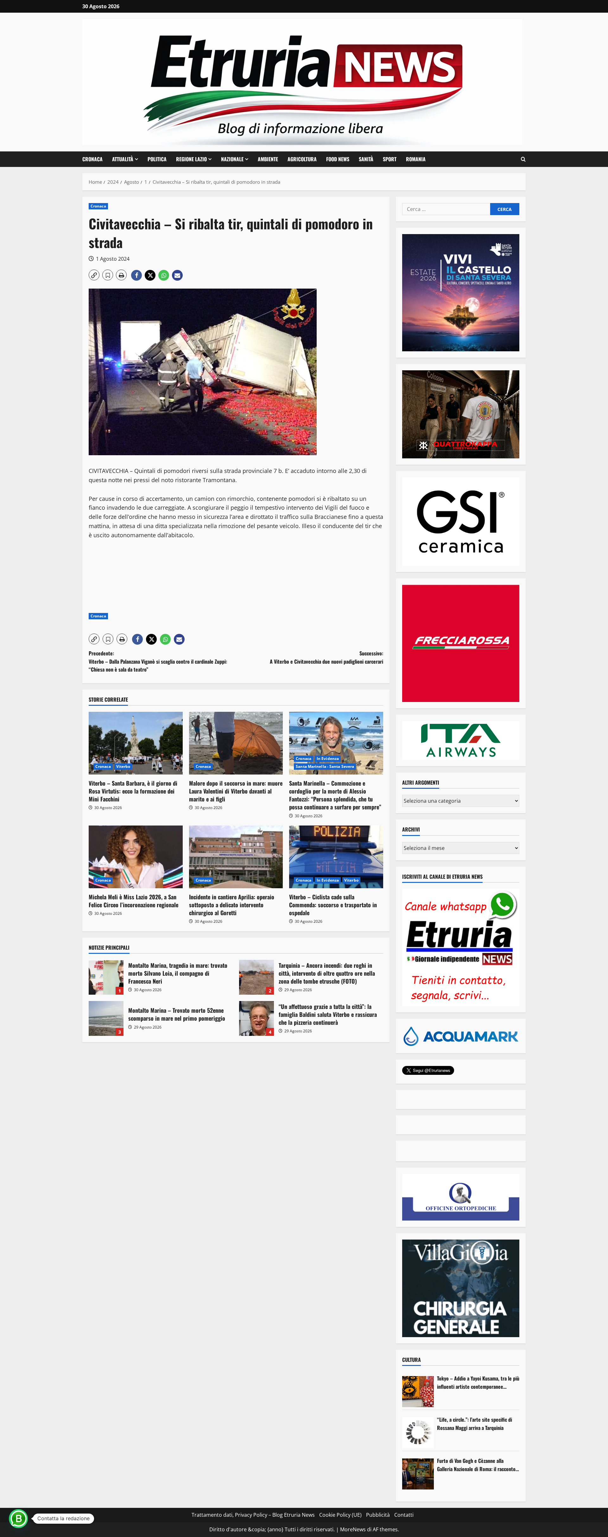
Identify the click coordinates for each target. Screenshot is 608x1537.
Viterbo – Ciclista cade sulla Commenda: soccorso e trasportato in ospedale (333, 905)
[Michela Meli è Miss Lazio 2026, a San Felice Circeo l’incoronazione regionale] (136, 857)
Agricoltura (302, 159)
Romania (416, 159)
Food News (337, 159)
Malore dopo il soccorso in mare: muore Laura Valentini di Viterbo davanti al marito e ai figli (235, 791)
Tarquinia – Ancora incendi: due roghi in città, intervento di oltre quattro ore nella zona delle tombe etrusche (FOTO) (256, 977)
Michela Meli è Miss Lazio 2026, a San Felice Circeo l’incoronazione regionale (133, 901)
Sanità (366, 159)
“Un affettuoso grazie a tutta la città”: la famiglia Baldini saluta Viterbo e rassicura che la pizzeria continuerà (256, 1018)
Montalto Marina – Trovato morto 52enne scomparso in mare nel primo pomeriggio (106, 1018)
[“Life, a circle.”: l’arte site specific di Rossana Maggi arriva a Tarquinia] (418, 1432)
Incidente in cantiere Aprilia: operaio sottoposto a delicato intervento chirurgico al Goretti (231, 905)
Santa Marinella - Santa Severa (325, 766)
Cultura (411, 1359)
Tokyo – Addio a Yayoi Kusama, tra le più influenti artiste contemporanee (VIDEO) (478, 1382)
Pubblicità (378, 1514)
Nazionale (232, 159)
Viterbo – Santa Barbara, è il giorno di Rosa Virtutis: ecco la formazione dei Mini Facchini (133, 791)
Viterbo (123, 766)
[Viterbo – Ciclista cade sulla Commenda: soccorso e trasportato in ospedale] (336, 857)
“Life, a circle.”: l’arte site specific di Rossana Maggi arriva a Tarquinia (474, 1424)
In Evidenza (328, 758)
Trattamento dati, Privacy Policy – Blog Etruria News (253, 1514)
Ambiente (268, 159)
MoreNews (353, 1529)
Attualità (122, 159)
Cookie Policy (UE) (340, 1514)
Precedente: (158, 661)
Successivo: (326, 657)
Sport (389, 159)
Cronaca (92, 159)
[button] (523, 159)
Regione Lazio (191, 159)
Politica (157, 159)
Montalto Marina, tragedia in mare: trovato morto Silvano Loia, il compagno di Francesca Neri (106, 977)
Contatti (404, 1514)
